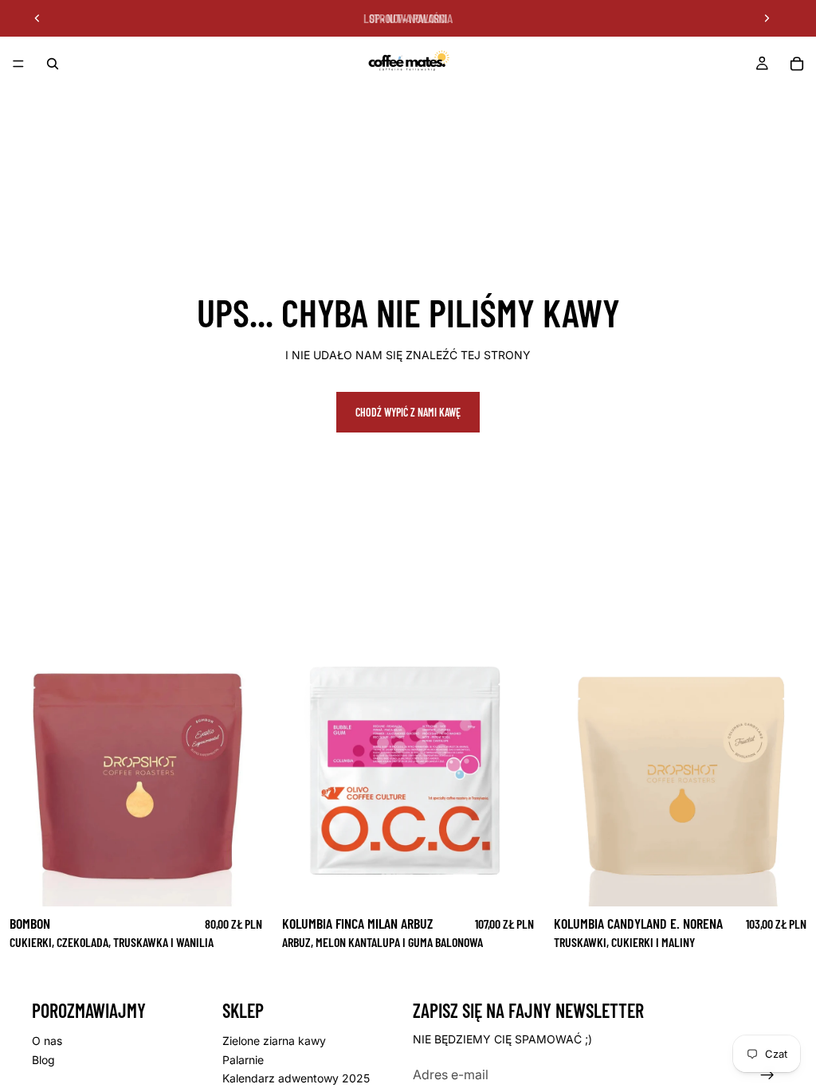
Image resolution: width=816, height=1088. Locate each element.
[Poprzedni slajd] (37, 18)
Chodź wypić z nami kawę (408, 412)
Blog (43, 1059)
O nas (47, 1040)
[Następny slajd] (766, 18)
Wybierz (260, 881)
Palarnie (243, 1059)
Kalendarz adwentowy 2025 (296, 1078)
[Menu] (18, 63)
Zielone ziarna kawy (274, 1040)
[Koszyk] (796, 63)
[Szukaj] (52, 63)
